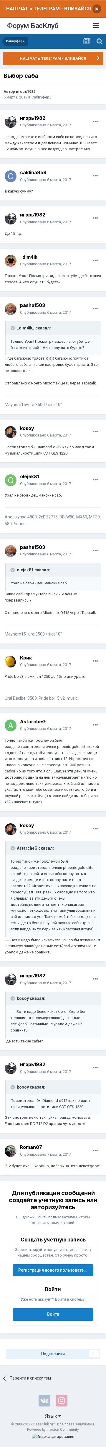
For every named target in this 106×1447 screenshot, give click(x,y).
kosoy (27, 428)
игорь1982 (25, 91)
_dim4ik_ (30, 257)
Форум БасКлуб (33, 26)
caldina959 (33, 172)
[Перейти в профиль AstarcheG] (10, 725)
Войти (53, 1314)
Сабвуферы (42, 97)
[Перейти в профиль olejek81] (10, 480)
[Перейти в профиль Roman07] (10, 1151)
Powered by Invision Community (53, 1429)
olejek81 (29, 476)
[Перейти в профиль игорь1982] (10, 122)
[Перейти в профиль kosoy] (10, 432)
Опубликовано (45, 125)
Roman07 (31, 1147)
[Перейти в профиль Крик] (10, 661)
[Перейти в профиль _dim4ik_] (10, 261)
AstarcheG (33, 722)
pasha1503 (32, 305)
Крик (26, 658)
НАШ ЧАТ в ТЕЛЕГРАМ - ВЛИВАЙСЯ (48, 9)
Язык (51, 1416)
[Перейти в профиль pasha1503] (10, 309)
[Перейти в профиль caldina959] (10, 176)
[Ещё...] (95, 121)
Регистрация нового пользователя (53, 1270)
